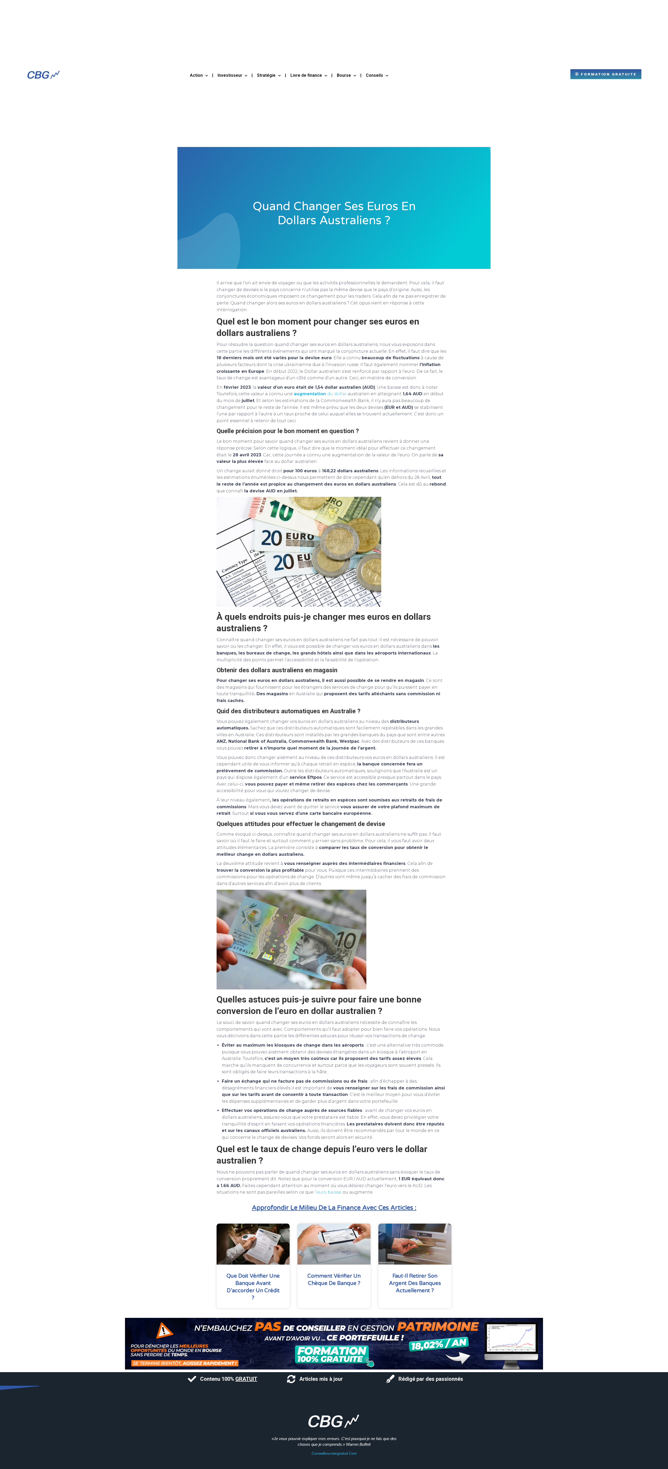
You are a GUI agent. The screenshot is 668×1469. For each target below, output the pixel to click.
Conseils (374, 75)
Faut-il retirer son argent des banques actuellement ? (415, 1283)
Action (196, 75)
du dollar (320, 393)
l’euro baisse (328, 1192)
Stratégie (266, 75)
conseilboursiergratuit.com (334, 1453)
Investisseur (230, 75)
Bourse (344, 75)
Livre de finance (306, 75)
